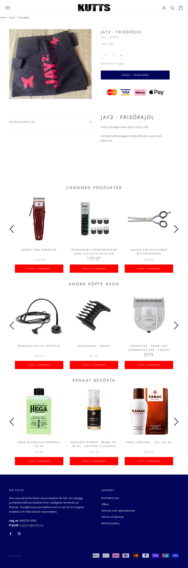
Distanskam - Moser (94, 346)
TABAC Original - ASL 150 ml (149, 442)
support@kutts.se (32, 525)
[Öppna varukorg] (180, 8)
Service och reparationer (118, 511)
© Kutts (15, 556)
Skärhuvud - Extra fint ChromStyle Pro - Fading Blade (149, 350)
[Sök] (172, 8)
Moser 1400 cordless (39, 249)
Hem (3, 17)
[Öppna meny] (8, 7)
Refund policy (110, 523)
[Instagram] (19, 533)
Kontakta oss (110, 498)
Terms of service (112, 517)
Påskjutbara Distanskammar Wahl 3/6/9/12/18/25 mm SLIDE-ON (94, 253)
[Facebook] (10, 533)
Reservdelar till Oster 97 (39, 346)
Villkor (105, 504)
